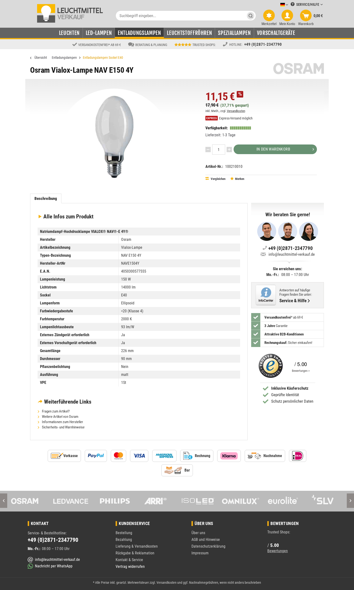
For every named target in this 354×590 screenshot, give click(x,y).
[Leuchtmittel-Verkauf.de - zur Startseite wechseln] (70, 13)
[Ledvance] (71, 501)
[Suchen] (250, 15)
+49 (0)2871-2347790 (263, 44)
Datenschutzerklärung (208, 546)
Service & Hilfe (293, 301)
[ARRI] (155, 501)
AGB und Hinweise (205, 539)
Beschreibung (45, 198)
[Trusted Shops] (269, 366)
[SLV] (325, 501)
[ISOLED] (198, 501)
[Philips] (113, 501)
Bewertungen (277, 551)
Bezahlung (124, 539)
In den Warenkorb (273, 149)
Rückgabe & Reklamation (135, 553)
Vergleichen (217, 179)
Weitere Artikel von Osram (59, 416)
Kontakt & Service (129, 559)
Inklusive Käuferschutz (289, 388)
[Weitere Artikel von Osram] (298, 68)
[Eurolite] (283, 501)
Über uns (198, 533)
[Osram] (28, 501)
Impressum (200, 553)
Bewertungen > (301, 371)
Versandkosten (236, 111)
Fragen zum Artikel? (55, 411)
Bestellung (124, 533)
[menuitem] (277, 5)
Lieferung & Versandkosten (137, 546)
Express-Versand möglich (235, 118)
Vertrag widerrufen (130, 566)
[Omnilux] (240, 501)
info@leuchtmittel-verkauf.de (292, 254)
